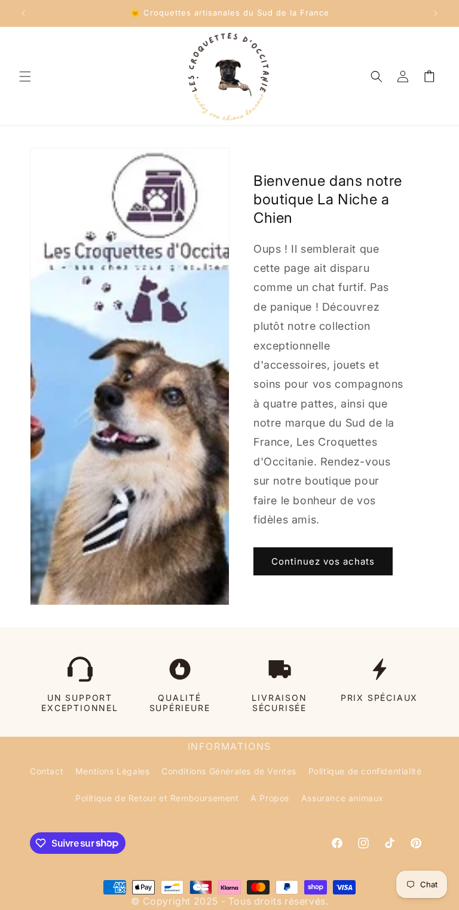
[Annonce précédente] (23, 13)
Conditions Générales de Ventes (228, 771)
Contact (46, 771)
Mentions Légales (112, 771)
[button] (25, 76)
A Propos (269, 798)
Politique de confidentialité (365, 771)
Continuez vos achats (323, 561)
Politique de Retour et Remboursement (157, 798)
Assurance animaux (342, 798)
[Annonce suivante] (436, 13)
